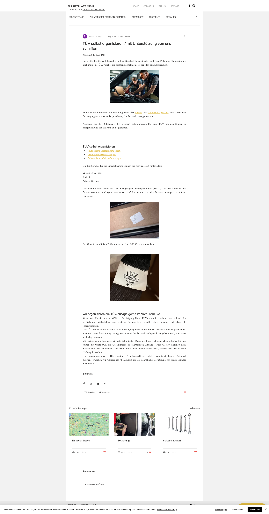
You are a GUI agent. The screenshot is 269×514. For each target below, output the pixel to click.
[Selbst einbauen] (180, 424)
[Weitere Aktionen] (184, 36)
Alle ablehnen (237, 509)
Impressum (72, 504)
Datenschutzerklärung (167, 509)
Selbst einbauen (172, 440)
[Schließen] (265, 509)
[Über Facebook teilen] (84, 383)
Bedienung (124, 440)
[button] (148, 6)
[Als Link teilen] (104, 383)
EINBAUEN (171, 17)
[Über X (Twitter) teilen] (91, 383)
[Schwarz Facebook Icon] (189, 5)
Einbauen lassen (81, 440)
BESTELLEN (154, 17)
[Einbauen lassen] (89, 424)
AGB (94, 504)
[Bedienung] (134, 424)
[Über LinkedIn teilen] (97, 383)
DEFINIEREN (137, 17)
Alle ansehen (195, 408)
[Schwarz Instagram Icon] (193, 5)
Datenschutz (84, 504)
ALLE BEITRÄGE (76, 17)
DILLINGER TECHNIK (94, 9)
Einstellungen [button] (221, 509)
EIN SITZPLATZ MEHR (81, 6)
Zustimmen (255, 509)
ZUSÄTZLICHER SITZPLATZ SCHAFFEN (108, 17)
